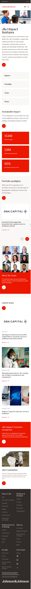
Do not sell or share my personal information (9, 573)
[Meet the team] (16, 259)
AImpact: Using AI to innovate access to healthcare (15, 412)
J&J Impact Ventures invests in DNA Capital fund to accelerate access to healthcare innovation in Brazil (14, 337)
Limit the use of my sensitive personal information (10, 574)
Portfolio (8, 84)
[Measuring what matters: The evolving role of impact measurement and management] (15, 357)
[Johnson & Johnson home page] (9, 6)
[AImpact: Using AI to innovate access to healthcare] (15, 395)
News (6, 101)
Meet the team (9, 275)
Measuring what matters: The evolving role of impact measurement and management (15, 375)
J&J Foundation (9, 469)
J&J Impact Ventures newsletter (12, 428)
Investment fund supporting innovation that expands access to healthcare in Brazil (13, 224)
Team (6, 93)
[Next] (27, 239)
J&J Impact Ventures (10, 30)
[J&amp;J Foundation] (15, 459)
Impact (7, 75)
